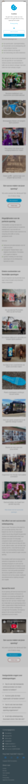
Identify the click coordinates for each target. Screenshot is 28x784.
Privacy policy (14, 23)
